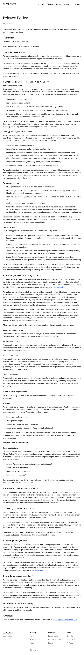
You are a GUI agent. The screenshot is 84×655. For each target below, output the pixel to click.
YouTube (70, 643)
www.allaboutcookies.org (58, 287)
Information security (55, 639)
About (58, 4)
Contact (67, 4)
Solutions (41, 4)
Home (32, 636)
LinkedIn (70, 636)
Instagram (71, 639)
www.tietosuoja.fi (39, 570)
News (50, 4)
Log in (77, 4)
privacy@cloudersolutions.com (65, 620)
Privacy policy (53, 636)
